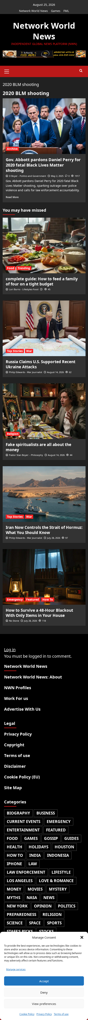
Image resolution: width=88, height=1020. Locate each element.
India (35, 855)
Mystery (58, 889)
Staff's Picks (20, 931)
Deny (44, 992)
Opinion (43, 906)
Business (45, 813)
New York (17, 906)
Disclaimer (15, 766)
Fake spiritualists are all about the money (38, 447)
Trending (24, 268)
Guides (71, 838)
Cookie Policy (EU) (22, 777)
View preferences (44, 1004)
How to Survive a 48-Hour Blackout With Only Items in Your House (39, 613)
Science (15, 923)
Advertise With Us (22, 709)
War (29, 351)
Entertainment (23, 830)
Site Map (13, 787)
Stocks (46, 931)
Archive (12, 149)
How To (47, 599)
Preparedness (21, 914)
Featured (32, 599)
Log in (10, 649)
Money (14, 889)
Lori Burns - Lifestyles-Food (23, 289)
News (48, 897)
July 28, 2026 (53, 537)
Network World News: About (33, 677)
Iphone (14, 863)
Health (14, 847)
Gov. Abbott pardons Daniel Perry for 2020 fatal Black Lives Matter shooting (43, 165)
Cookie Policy (26, 1014)
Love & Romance (56, 880)
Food (10, 268)
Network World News (33, 11)
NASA (32, 897)
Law (32, 863)
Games (55, 11)
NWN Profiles (17, 687)
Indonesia (58, 855)
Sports (54, 923)
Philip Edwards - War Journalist (25, 372)
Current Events (23, 821)
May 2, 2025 (57, 175)
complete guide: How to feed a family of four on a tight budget (42, 281)
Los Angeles (20, 880)
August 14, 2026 (55, 372)
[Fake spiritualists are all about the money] (44, 411)
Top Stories (15, 351)
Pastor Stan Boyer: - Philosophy (26, 455)
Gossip (51, 838)
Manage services (16, 969)
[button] (82, 937)
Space (35, 923)
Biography (18, 813)
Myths (13, 897)
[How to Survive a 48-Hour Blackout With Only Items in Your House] (44, 577)
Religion (12, 434)
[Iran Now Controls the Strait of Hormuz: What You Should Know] (44, 494)
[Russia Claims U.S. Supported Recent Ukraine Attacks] (44, 328)
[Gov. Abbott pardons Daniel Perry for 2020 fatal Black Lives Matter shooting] (44, 126)
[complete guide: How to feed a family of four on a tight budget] (44, 245)
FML (66, 11)
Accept (44, 981)
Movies (35, 889)
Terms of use (61, 1014)
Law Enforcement (26, 872)
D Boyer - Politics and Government (27, 175)
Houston (64, 847)
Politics (66, 906)
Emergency (15, 599)
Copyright (14, 745)
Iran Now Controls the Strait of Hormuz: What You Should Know (44, 530)
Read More (12, 197)
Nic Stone (14, 620)
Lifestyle (61, 872)
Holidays (38, 847)
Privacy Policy (44, 1014)
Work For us (16, 698)
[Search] (80, 70)
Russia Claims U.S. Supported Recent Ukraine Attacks (40, 364)
